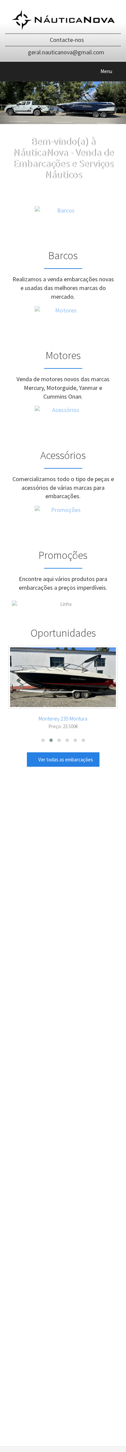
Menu (110, 73)
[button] (43, 740)
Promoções (63, 555)
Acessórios (63, 455)
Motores (63, 355)
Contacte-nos (67, 40)
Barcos (63, 255)
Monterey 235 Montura (63, 718)
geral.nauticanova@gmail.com (66, 52)
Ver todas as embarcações (65, 759)
